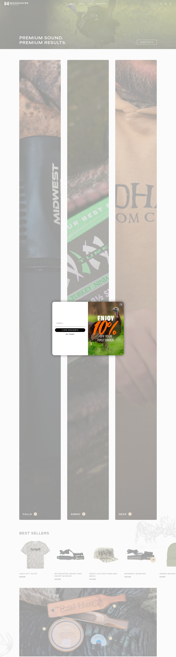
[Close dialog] (121, 304)
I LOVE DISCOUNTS (70, 330)
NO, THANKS (70, 334)
